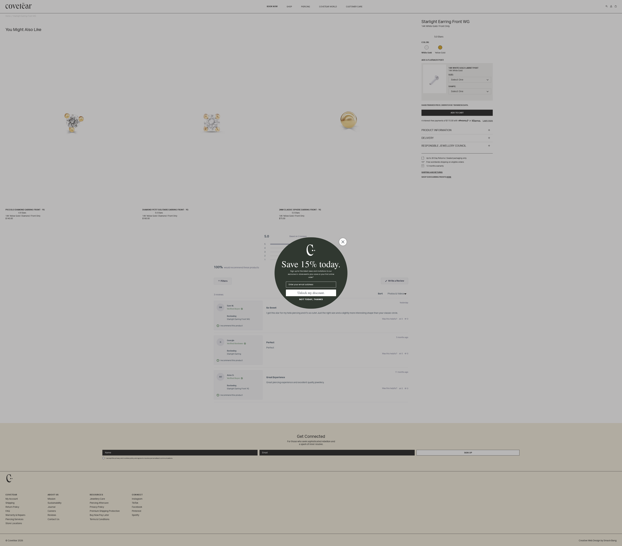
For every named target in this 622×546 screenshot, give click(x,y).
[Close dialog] (343, 242)
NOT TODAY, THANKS (311, 299)
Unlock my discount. (311, 293)
